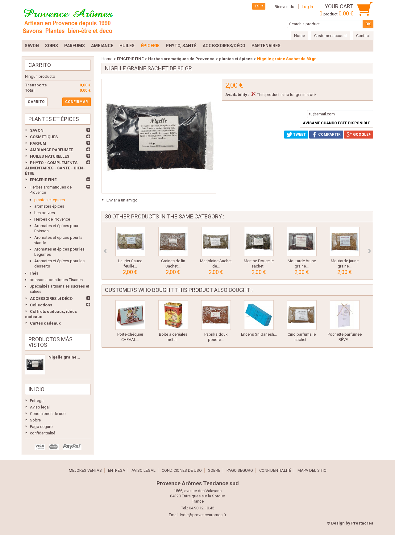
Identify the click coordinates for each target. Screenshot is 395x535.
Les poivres (44, 212)
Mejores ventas (85, 470)
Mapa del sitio (311, 470)
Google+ (361, 134)
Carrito (39, 65)
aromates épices (49, 206)
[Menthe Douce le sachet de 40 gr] (259, 241)
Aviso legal (40, 407)
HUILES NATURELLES (49, 156)
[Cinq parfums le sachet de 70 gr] (302, 315)
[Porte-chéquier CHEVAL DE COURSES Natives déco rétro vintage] (130, 315)
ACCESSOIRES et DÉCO (51, 298)
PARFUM (38, 143)
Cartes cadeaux (45, 323)
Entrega (37, 400)
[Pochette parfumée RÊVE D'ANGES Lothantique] (345, 315)
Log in (307, 6)
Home (107, 58)
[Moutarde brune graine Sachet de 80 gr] (302, 241)
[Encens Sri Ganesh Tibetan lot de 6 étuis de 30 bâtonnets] (259, 315)
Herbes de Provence (52, 219)
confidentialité (42, 433)
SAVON (37, 130)
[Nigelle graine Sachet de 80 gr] (35, 365)
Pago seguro (41, 426)
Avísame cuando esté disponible (336, 123)
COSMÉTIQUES (44, 137)
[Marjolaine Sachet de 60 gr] (216, 241)
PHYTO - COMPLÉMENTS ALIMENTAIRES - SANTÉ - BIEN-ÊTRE (55, 168)
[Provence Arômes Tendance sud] (68, 20)
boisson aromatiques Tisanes (56, 279)
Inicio (36, 389)
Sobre (35, 420)
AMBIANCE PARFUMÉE (51, 149)
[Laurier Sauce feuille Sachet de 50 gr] (130, 241)
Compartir (329, 134)
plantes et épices (49, 199)
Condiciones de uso (48, 413)
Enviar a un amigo (122, 200)
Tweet (299, 134)
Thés (34, 273)
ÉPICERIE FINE (43, 179)
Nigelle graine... (64, 357)
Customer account (330, 35)
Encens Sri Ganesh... (259, 334)
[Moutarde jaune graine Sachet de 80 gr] (345, 241)
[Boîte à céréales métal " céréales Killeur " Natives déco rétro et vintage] (173, 315)
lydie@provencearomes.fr (203, 514)
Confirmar (76, 102)
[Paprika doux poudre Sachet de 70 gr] (216, 315)
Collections (41, 305)
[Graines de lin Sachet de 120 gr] (173, 241)
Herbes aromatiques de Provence (181, 58)
